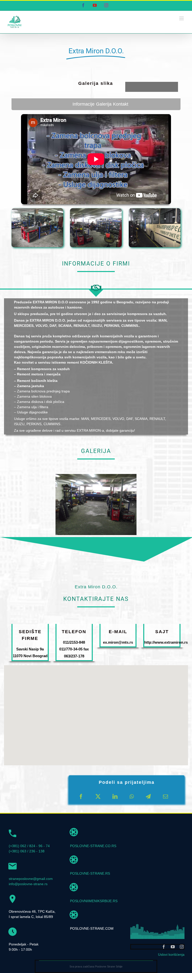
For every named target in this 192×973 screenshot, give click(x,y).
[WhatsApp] (131, 796)
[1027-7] (96, 476)
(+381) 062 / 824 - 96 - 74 (29, 846)
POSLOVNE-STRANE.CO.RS (93, 846)
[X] (98, 796)
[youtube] (173, 947)
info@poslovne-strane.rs (28, 884)
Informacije (83, 104)
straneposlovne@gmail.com (31, 879)
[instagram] (182, 947)
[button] (59, 504)
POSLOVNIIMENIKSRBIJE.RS (94, 901)
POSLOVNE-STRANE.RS (90, 873)
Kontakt (120, 104)
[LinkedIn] (115, 796)
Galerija (104, 104)
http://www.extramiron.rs (166, 642)
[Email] (165, 796)
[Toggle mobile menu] (181, 18)
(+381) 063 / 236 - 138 (26, 851)
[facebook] (164, 947)
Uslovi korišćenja (171, 954)
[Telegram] (148, 796)
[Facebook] (81, 796)
